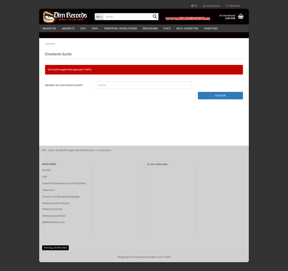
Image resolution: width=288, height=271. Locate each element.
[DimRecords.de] (65, 16)
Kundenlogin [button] (212, 5)
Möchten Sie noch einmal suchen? (64, 85)
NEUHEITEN (49, 28)
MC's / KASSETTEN (187, 28)
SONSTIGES (211, 28)
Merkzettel (234, 5)
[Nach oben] (277, 265)
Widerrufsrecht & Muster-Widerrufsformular (56, 206)
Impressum (48, 189)
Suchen (220, 95)
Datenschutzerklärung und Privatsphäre (64, 183)
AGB (44, 176)
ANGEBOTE (68, 28)
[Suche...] (154, 16)
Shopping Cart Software (131, 257)
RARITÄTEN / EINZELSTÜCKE (120, 28)
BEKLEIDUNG (150, 28)
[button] (194, 6)
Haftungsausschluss (53, 215)
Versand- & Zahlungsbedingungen (61, 196)
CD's (83, 28)
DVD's (167, 28)
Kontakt (46, 170)
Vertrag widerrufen (55, 247)
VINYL (95, 28)
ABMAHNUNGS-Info (53, 222)
